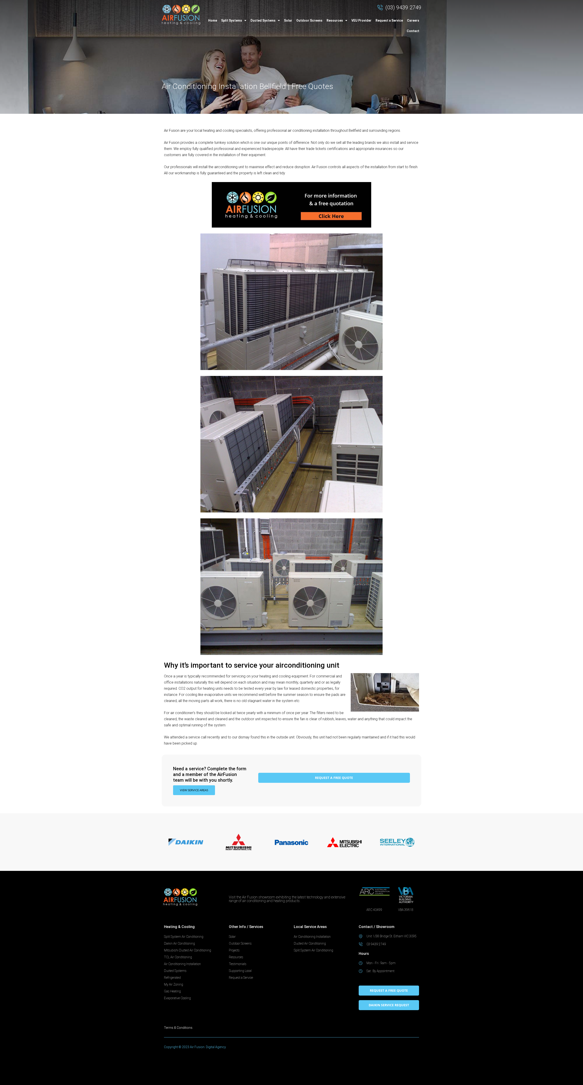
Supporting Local (240, 971)
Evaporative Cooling (177, 998)
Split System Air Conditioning (183, 936)
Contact (413, 31)
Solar (288, 20)
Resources (335, 20)
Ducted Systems (263, 20)
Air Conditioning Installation (182, 964)
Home (212, 20)
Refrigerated (172, 977)
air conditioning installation (309, 130)
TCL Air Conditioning (178, 957)
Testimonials (237, 964)
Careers (413, 20)
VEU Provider (361, 20)
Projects (234, 950)
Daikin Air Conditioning (179, 943)
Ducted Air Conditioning (310, 943)
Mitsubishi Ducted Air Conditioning (187, 950)
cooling (228, 130)
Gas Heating (172, 991)
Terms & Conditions (178, 1027)
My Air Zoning (173, 984)
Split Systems (231, 20)
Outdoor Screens (309, 20)
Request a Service (389, 20)
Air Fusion (171, 130)
